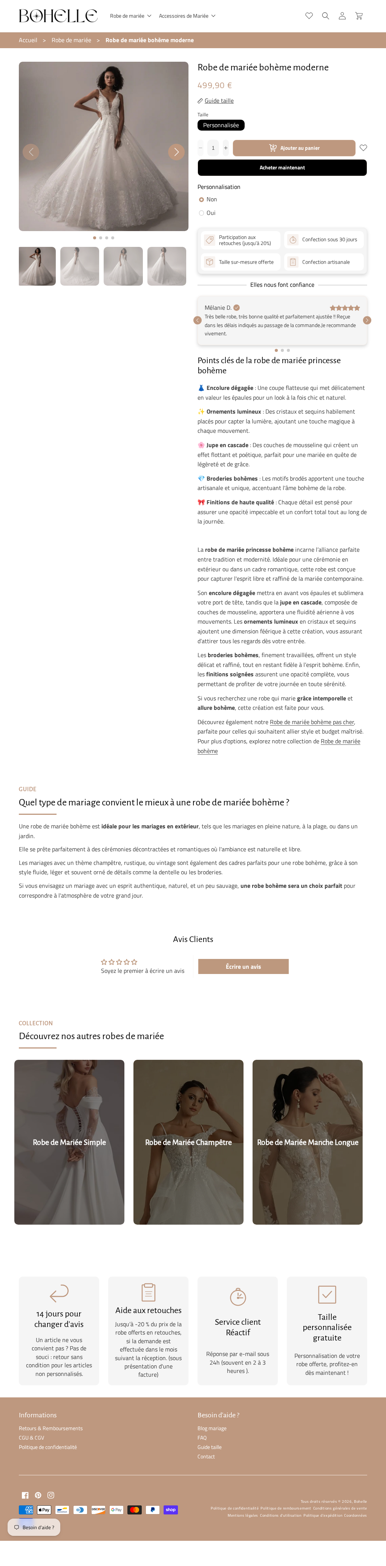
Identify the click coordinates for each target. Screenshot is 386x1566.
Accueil (28, 39)
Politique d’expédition (322, 1515)
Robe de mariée (71, 39)
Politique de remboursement (285, 1508)
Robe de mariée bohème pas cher (312, 721)
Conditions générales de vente (340, 1508)
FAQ (202, 1437)
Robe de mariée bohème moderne (150, 39)
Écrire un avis (243, 966)
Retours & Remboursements (51, 1428)
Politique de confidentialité (48, 1447)
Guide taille (210, 1447)
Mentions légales (243, 1515)
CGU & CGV (31, 1437)
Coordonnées (355, 1515)
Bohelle (360, 1501)
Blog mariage (212, 1428)
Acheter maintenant (282, 167)
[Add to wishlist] (363, 148)
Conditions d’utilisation (281, 1515)
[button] (130, 16)
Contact (206, 1456)
